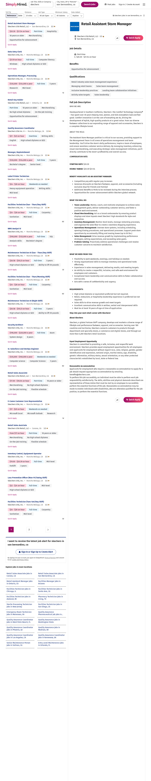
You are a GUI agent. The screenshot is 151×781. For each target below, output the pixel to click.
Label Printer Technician (18, 176)
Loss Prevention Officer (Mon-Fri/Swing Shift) (27, 478)
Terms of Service (50, 558)
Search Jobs (89, 4)
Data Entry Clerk (15, 52)
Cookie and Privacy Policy (20, 560)
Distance (28, 12)
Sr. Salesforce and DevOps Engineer (23, 349)
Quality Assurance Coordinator (21, 128)
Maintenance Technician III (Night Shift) (25, 301)
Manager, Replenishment (19, 152)
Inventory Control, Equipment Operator (24, 453)
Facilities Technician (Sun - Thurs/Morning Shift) (29, 277)
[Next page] (47, 529)
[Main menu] (144, 4)
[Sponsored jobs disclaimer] (144, 15)
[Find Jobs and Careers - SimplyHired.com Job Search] (16, 4)
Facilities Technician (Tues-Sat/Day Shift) (26, 502)
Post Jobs (111, 4)
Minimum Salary (61, 12)
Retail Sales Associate (17, 373)
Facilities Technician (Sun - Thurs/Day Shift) (27, 204)
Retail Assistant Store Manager (21, 23)
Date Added (75, 12)
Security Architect (15, 325)
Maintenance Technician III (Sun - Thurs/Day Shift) (30, 253)
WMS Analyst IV (14, 228)
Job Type (41, 12)
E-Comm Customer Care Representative (25, 401)
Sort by (8, 12)
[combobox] (41, 4)
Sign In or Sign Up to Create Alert (37, 552)
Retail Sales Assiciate (17, 425)
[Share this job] (117, 38)
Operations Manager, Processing (22, 76)
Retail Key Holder (15, 100)
